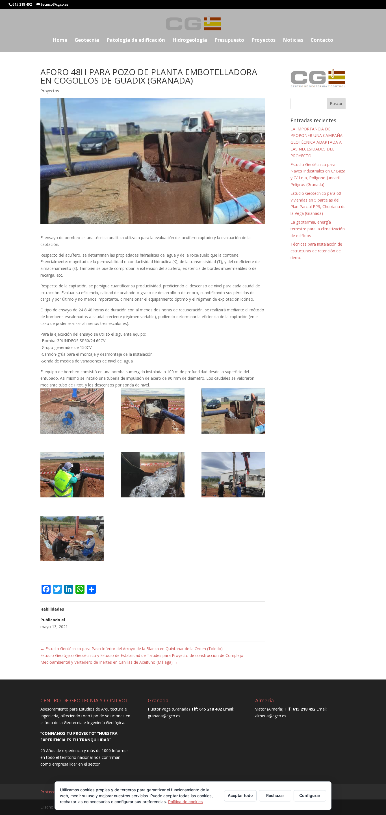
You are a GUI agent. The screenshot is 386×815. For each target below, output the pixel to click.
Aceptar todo (240, 795)
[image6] (233, 475)
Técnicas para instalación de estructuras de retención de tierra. (316, 250)
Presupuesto (229, 40)
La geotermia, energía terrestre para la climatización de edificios (317, 228)
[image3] (233, 412)
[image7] (72, 539)
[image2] (153, 412)
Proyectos (263, 40)
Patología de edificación (136, 40)
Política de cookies (185, 801)
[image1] (72, 412)
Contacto (322, 40)
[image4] (72, 475)
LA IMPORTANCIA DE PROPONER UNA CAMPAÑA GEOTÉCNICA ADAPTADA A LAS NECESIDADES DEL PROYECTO (316, 142)
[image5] (153, 475)
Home (60, 40)
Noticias (293, 40)
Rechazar (275, 795)
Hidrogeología (189, 40)
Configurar (309, 795)
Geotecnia (87, 40)
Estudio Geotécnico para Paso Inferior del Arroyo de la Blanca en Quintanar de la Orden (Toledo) (131, 648)
